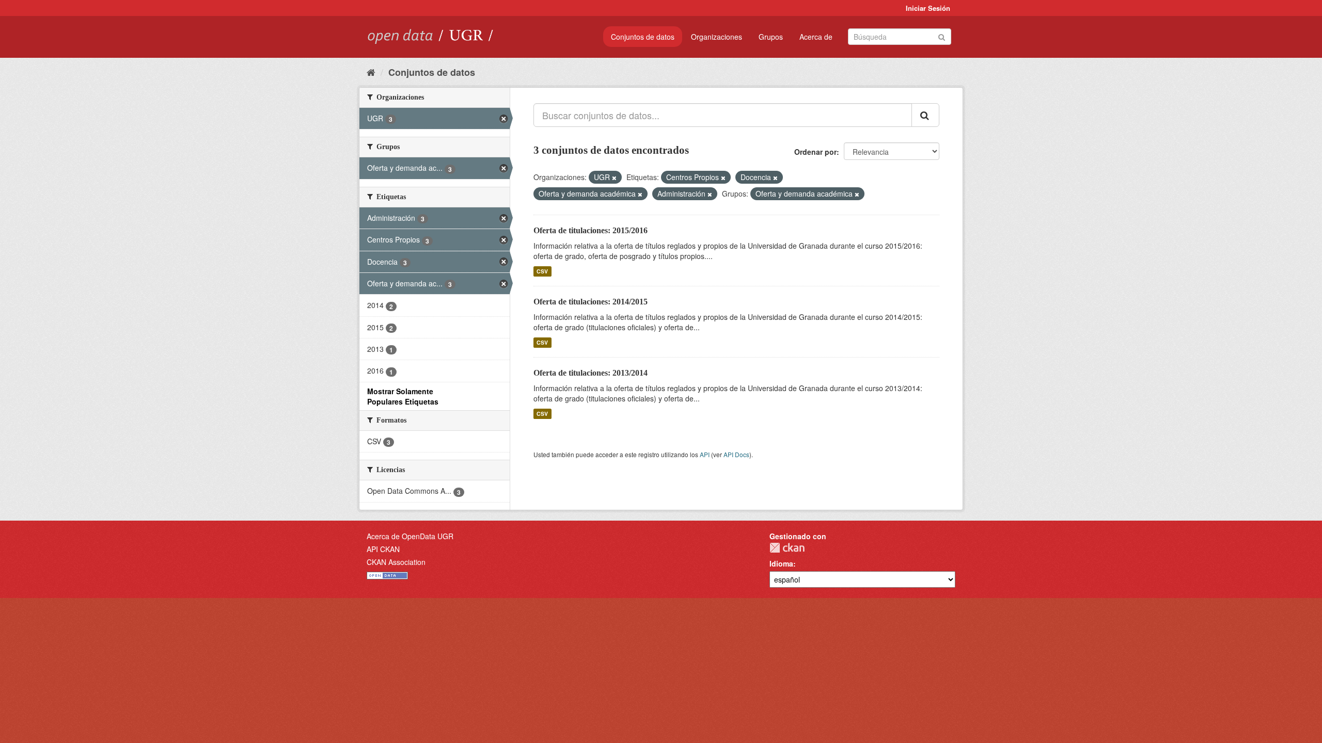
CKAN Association (396, 562)
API (705, 454)
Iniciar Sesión (928, 8)
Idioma (781, 563)
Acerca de (815, 36)
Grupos (771, 36)
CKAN (787, 547)
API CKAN (383, 549)
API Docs (736, 454)
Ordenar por (815, 152)
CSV (542, 271)
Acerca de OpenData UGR (410, 536)
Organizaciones (716, 36)
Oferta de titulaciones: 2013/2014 (590, 372)
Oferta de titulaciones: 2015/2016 (590, 230)
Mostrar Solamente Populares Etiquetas (402, 396)
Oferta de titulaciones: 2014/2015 (590, 301)
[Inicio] (371, 71)
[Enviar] (941, 35)
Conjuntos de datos (642, 36)
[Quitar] (614, 177)
